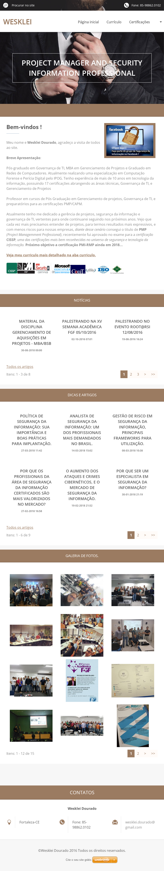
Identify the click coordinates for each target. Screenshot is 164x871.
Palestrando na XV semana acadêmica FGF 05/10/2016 (82, 327)
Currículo (114, 22)
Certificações (139, 22)
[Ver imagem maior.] (31, 590)
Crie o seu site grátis (78, 859)
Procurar (5, 5)
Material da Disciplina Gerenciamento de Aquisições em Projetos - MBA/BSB (31, 332)
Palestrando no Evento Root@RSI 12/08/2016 (132, 327)
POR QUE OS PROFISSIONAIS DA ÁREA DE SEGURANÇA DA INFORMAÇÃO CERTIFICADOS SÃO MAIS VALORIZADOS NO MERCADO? (31, 487)
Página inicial (88, 22)
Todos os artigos (19, 366)
